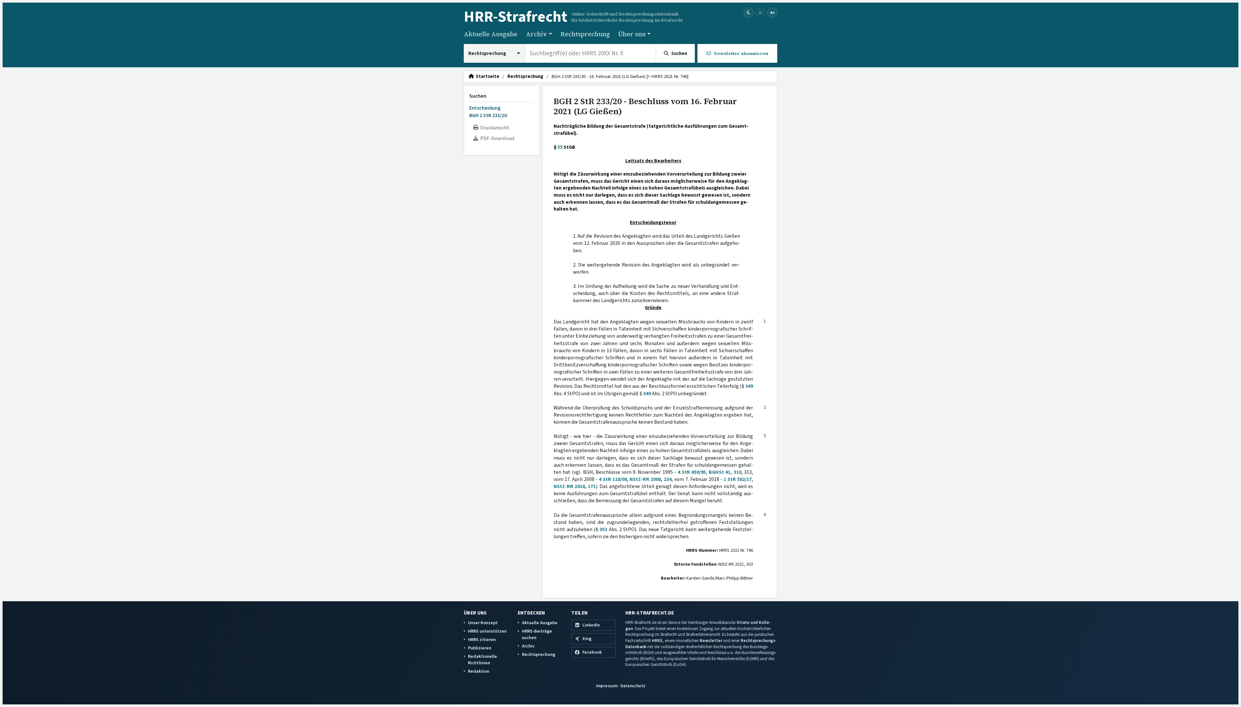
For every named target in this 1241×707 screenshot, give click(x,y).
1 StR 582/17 (738, 479)
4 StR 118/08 (613, 479)
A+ (772, 12)
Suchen (477, 96)
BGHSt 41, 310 (725, 472)
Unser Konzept (483, 622)
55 (560, 147)
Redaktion (478, 671)
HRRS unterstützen (487, 631)
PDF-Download (496, 138)
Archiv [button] (536, 34)
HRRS (657, 640)
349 (749, 386)
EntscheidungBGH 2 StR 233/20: (488, 111)
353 (603, 529)
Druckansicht (493, 127)
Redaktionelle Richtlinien (482, 659)
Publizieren (479, 648)
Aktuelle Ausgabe (490, 34)
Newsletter (711, 640)
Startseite (486, 77)
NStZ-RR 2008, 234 (651, 479)
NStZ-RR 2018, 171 (575, 486)
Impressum (607, 686)
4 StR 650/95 (692, 472)
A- (761, 12)
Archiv (528, 646)
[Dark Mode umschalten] (749, 13)
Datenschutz (632, 686)
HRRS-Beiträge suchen (537, 634)
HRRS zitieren (482, 639)
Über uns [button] (632, 34)
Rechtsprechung (585, 34)
